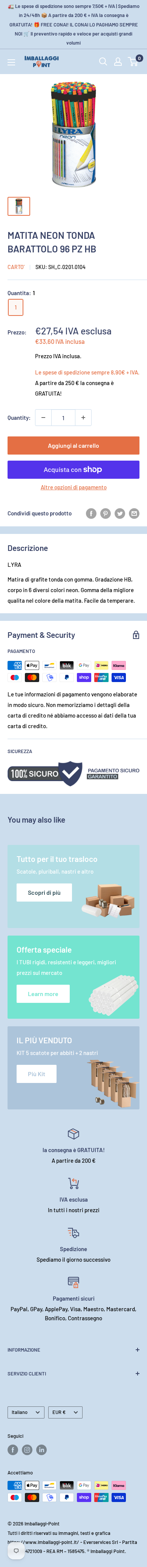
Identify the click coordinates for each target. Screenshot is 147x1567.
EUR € (59, 1412)
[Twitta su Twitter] (120, 513)
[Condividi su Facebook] (91, 513)
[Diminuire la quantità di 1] (43, 417)
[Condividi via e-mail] (134, 513)
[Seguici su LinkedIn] (41, 1450)
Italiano (20, 1412)
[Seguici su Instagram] (27, 1450)
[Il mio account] (118, 61)
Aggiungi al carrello (73, 445)
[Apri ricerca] (103, 61)
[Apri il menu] (11, 62)
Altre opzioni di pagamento (74, 487)
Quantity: (19, 417)
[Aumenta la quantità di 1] (83, 417)
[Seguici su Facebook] (13, 1450)
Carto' (16, 267)
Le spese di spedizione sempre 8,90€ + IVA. (87, 372)
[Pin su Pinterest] (105, 513)
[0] (133, 61)
